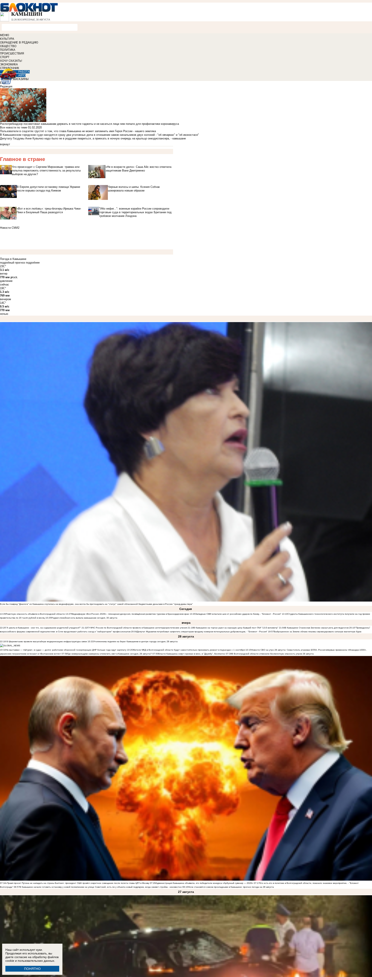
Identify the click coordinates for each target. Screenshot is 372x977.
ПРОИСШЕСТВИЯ (12, 53)
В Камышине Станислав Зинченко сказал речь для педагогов (317, 628)
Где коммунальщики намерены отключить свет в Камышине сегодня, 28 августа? (109, 654)
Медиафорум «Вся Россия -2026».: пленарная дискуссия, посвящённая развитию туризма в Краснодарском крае (130, 614)
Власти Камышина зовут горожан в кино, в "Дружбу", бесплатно (191, 654)
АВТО (22, 75)
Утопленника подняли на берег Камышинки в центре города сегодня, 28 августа (135, 641)
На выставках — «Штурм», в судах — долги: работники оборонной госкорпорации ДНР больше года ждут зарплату (66, 650)
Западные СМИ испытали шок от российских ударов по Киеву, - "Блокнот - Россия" (238, 614)
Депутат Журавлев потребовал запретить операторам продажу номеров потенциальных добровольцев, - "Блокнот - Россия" (202, 631)
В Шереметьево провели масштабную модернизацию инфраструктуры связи (46, 641)
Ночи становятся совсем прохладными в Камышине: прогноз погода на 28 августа (231, 887)
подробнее (33, 262)
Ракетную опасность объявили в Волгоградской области (35, 614)
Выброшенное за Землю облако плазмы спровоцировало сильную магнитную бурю (317, 631)
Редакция (6, 86)
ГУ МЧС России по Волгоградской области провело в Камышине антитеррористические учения (137, 628)
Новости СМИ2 (9, 227)
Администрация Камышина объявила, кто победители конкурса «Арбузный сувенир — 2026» (204, 883)
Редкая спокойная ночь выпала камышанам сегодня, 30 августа (84, 618)
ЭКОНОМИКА (9, 64)
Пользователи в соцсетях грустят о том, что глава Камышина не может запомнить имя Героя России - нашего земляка (78, 131)
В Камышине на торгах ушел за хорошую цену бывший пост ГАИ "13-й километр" (236, 628)
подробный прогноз (12, 262)
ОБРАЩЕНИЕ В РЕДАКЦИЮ (19, 42)
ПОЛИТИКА (7, 49)
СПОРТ (4, 57)
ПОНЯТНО (32, 969)
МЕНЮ (4, 35)
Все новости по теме (13, 127)
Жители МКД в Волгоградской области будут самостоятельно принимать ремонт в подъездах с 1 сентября (189, 650)
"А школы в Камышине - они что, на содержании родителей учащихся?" (43, 628)
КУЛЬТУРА (7, 38)
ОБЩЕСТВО (8, 46)
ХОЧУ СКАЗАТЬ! (11, 60)
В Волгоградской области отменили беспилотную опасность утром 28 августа (273, 654)
